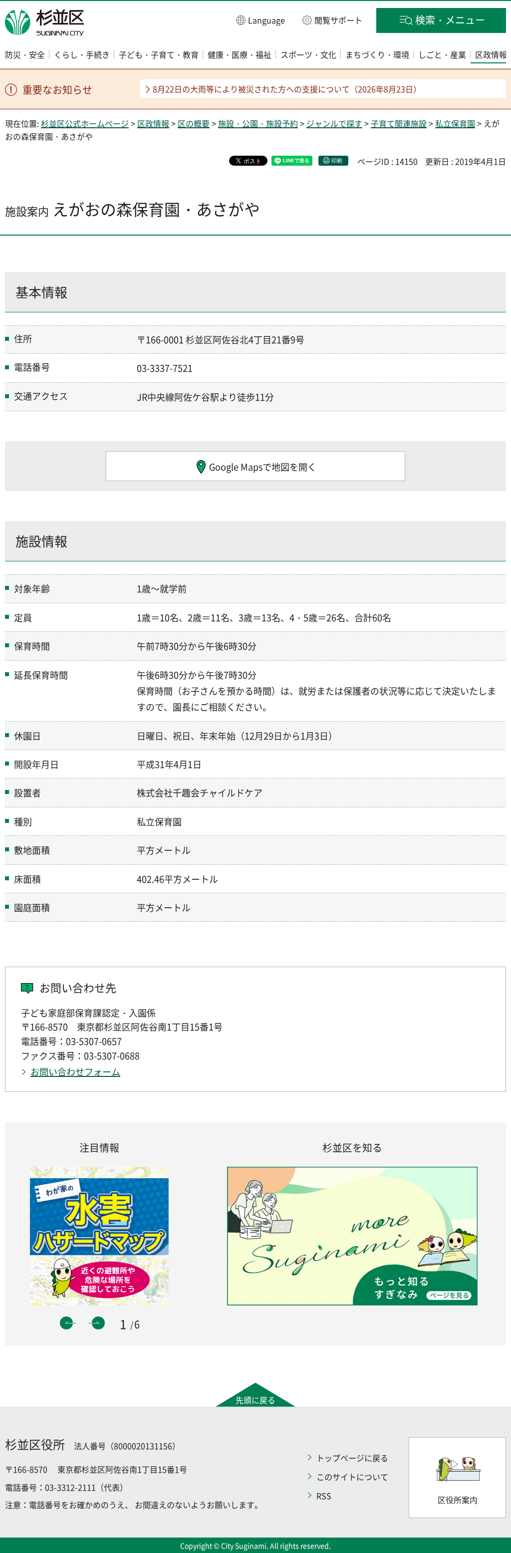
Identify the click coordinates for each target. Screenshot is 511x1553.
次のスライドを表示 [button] (98, 1322)
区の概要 (194, 123)
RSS (323, 1496)
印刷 (336, 160)
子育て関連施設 (399, 123)
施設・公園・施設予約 (258, 123)
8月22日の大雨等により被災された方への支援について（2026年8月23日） (287, 89)
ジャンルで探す (334, 123)
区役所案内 (458, 1500)
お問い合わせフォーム (75, 1071)
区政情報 (153, 123)
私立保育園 (455, 123)
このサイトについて (352, 1477)
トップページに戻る (352, 1458)
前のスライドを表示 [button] (66, 1322)
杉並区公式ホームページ (85, 123)
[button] (260, 19)
